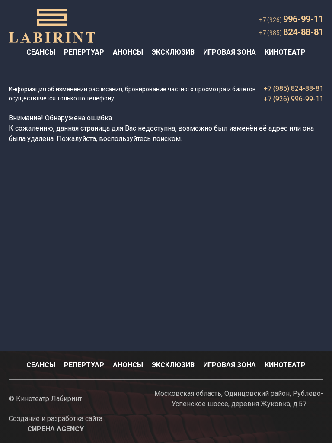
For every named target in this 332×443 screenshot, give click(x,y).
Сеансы (40, 52)
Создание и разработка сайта (55, 423)
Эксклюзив (173, 52)
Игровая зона (229, 52)
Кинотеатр (285, 52)
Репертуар (84, 52)
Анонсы (128, 52)
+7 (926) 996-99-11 (293, 99)
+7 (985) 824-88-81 (293, 88)
